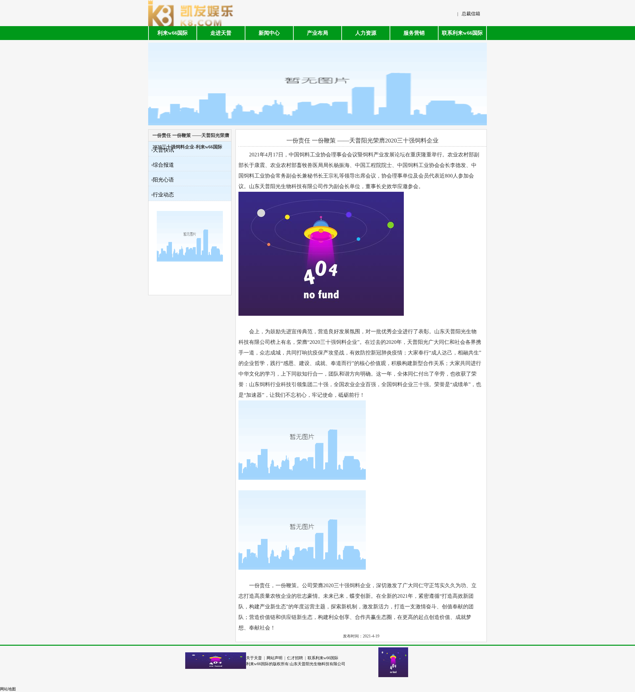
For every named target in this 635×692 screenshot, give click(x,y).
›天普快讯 (162, 150)
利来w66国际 (172, 33)
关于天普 (254, 658)
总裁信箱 (471, 13)
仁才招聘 (295, 658)
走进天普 (221, 33)
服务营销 (414, 33)
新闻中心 (269, 33)
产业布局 (317, 33)
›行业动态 (162, 194)
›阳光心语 (162, 180)
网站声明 (274, 658)
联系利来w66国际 (462, 33)
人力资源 (365, 33)
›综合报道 (162, 165)
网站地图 (8, 689)
